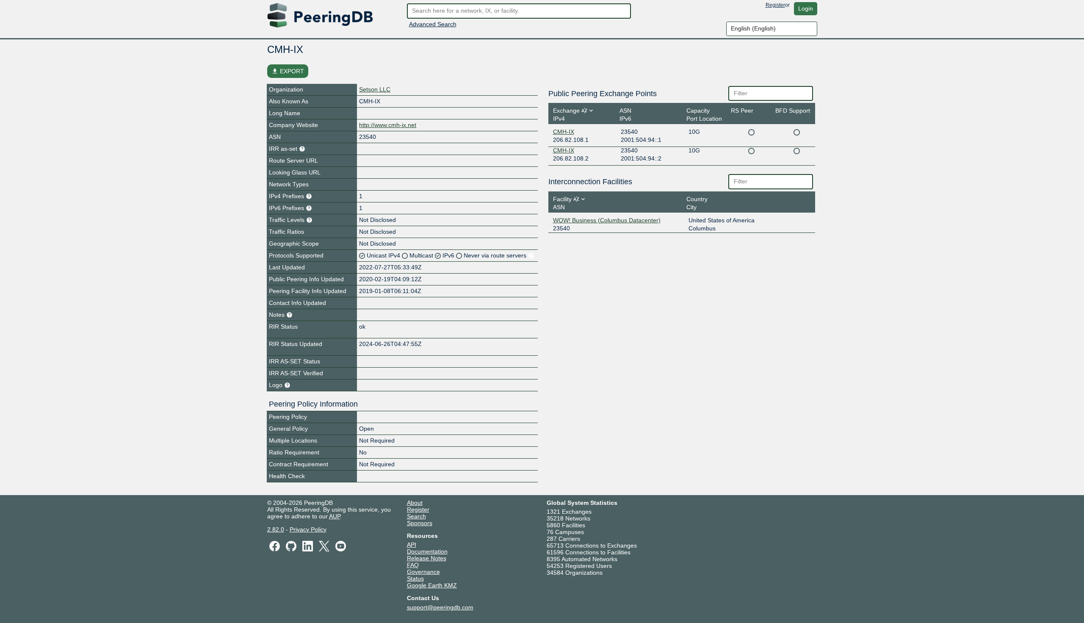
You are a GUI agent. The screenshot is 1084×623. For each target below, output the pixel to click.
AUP (334, 516)
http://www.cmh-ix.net (387, 125)
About (415, 502)
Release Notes (426, 558)
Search (416, 516)
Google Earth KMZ (432, 585)
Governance (423, 571)
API (411, 544)
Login (805, 8)
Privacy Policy (308, 529)
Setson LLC (374, 89)
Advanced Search (432, 24)
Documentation (427, 551)
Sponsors (419, 523)
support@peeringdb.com (440, 607)
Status (415, 578)
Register (775, 5)
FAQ (413, 565)
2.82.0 (275, 529)
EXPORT (287, 71)
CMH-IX (563, 131)
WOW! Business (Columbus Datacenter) (607, 220)
